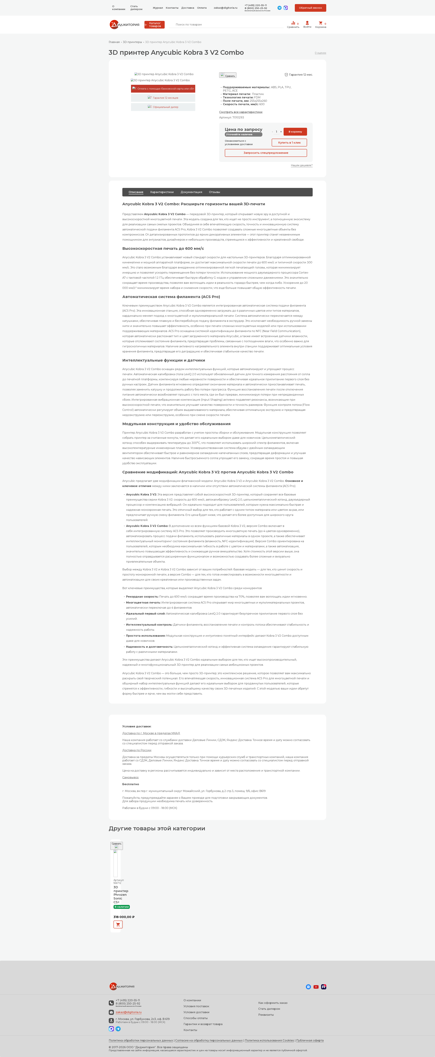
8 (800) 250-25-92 (256, 8)
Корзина (320, 25)
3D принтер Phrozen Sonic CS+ (116, 894)
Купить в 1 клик (289, 142)
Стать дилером (136, 8)
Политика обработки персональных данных (141, 1040)
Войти (307, 26)
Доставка (187, 7)
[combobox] (226, 25)
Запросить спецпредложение (266, 152)
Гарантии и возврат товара (203, 1024)
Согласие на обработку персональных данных (209, 1040)
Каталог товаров (155, 25)
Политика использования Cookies (269, 1040)
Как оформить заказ (273, 1002)
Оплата (202, 7)
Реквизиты (266, 1014)
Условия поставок (196, 1006)
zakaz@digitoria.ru (225, 7)
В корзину (295, 131)
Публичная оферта (310, 1040)
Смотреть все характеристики (241, 112)
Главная (114, 42)
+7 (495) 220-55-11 (256, 5)
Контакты (172, 7)
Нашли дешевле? (302, 165)
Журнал (158, 7)
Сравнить (293, 25)
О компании (118, 8)
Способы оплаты (196, 1018)
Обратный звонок (310, 7)
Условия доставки (197, 1012)
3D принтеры (132, 42)
